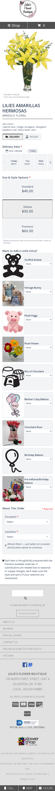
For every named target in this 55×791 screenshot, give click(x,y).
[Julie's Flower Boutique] (27, 17)
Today (32, 150)
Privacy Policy (14, 774)
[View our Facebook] (25, 666)
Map (28, 788)
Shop (16, 25)
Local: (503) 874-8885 (27, 689)
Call (10, 788)
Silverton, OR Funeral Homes (18, 753)
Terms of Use (27, 779)
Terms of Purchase (36, 774)
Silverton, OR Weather (13, 763)
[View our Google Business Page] (30, 666)
